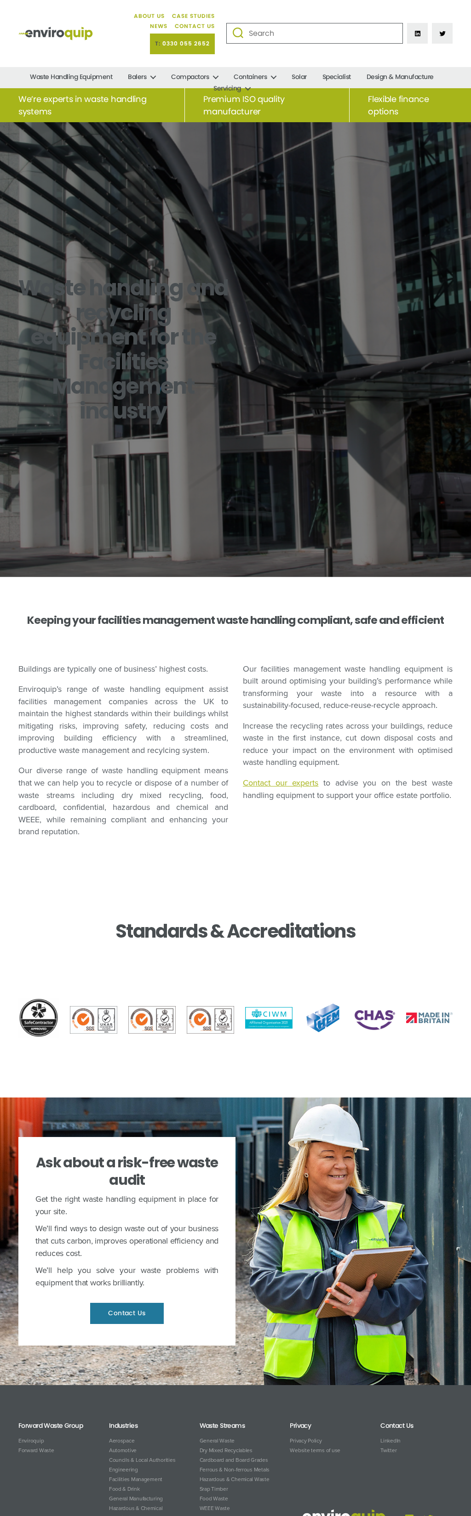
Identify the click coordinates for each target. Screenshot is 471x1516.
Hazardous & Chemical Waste (235, 1479)
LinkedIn (390, 1440)
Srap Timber (214, 1489)
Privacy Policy (306, 1440)
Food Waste (214, 1498)
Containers (250, 77)
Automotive (123, 1450)
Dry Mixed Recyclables (226, 1450)
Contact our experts (280, 783)
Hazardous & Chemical (136, 1508)
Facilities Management (135, 1479)
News (158, 26)
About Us (149, 16)
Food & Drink (124, 1489)
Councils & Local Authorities (142, 1460)
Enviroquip (31, 1440)
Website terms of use (315, 1450)
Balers (137, 77)
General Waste (217, 1440)
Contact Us (195, 26)
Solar (299, 77)
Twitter (388, 1450)
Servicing (227, 88)
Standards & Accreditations (235, 931)
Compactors (190, 77)
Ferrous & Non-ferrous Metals (235, 1469)
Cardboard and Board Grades (234, 1460)
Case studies (193, 16)
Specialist (336, 77)
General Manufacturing (136, 1498)
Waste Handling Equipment (71, 77)
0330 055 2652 (186, 43)
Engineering (123, 1469)
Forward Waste (36, 1450)
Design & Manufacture (400, 77)
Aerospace (122, 1440)
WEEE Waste (215, 1508)
